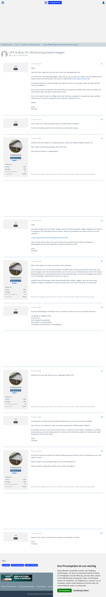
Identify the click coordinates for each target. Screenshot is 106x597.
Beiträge (7, 169)
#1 (102, 64)
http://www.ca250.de (80, 79)
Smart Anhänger (31, 565)
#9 (102, 451)
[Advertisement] (53, 23)
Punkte (7, 167)
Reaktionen (8, 164)
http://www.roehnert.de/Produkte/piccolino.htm (48, 238)
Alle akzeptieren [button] (64, 590)
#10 (101, 533)
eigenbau (6, 565)
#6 (102, 307)
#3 (102, 138)
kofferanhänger (17, 565)
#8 (102, 417)
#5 (102, 261)
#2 (102, 119)
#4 (102, 221)
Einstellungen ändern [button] (81, 590)
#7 (102, 371)
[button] (3, 2)
